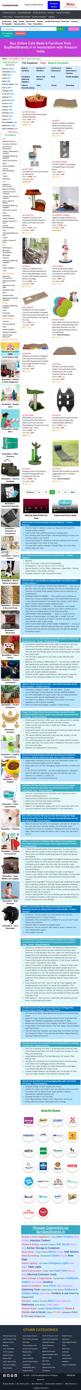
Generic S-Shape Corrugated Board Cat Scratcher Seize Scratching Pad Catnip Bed (63, 125)
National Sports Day (9, 1336)
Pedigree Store (28, 1370)
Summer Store (67, 1358)
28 (59, 492)
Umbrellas (65, 1352)
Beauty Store (7, 1358)
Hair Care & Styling (9, 1365)
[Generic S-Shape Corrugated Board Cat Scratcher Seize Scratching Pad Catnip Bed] (65, 105)
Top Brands (46, 1370)
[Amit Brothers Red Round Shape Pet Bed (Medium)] (35, 101)
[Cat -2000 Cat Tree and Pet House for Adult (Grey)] (35, 154)
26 (46, 492)
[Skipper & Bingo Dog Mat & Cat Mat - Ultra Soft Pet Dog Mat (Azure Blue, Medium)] (65, 200)
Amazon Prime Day (48, 1367)
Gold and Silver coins (30, 1345)
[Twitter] (8, 1375)
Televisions (65, 1339)
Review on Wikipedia (69, 1365)
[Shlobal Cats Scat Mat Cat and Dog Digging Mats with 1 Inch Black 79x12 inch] (65, 453)
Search (60, 29)
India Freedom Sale (9, 1339)
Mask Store (66, 1349)
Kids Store (45, 1361)
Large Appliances (24, 13)
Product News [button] (54, 5)
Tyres (64, 1345)
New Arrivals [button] (74, 29)
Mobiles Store (27, 1352)
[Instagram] (12, 1375)
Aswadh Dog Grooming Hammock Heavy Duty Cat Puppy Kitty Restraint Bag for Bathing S (65, 420)
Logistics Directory (41, 1388)
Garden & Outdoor (39, 17)
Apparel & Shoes (8, 1342)
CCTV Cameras (8, 1352)
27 (52, 492)
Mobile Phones (67, 1336)
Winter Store (66, 1355)
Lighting (51, 17)
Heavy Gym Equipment (50, 1339)
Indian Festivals (28, 1358)
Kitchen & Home (9, 13)
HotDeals (65, 1361)
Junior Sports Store (9, 1361)
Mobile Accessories (48, 1351)
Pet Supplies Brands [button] (7, 34)
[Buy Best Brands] (10, 5)
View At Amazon (63, 335)
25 (39, 492)
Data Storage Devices (30, 1336)
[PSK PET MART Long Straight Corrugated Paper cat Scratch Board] (65, 150)
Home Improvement (22, 17)
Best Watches (37, 1384)
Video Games (7, 1368)
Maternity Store (8, 1355)
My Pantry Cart (23, 1384)
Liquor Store (27, 1355)
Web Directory (70, 1384)
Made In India (47, 1358)
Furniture (51, 13)
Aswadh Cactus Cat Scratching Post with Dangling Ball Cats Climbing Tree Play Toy (34, 473)
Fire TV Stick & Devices (30, 1339)
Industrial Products (48, 1342)
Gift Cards (26, 1342)
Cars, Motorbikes (8, 1349)
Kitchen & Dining (39, 13)
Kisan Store (46, 1364)
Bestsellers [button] (20, 33)
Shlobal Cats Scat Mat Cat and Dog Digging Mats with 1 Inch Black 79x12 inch (65, 473)
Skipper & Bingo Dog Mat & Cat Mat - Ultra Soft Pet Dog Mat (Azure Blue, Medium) (65, 220)
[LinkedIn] (15, 1375)
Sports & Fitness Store (30, 1361)
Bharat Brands (8, 1384)
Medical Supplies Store (50, 1354)
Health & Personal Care (50, 1336)
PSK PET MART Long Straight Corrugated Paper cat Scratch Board (63, 167)
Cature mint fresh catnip (65, 515)
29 (65, 492)
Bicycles (5, 1345)
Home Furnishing (63, 13)
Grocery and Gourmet (30, 1349)
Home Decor (8, 17)
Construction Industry (53, 1384)
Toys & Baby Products (69, 1342)
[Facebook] (4, 1375)
